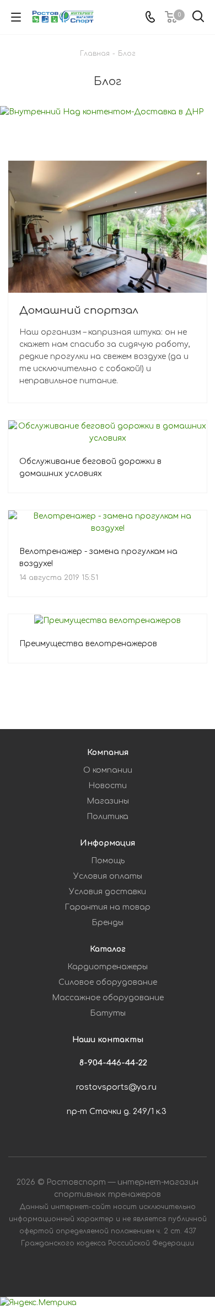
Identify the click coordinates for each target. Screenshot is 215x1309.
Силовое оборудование (107, 982)
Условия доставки (107, 892)
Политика (107, 816)
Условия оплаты (107, 876)
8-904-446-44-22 (113, 1063)
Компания (107, 752)
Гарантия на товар (107, 907)
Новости (107, 786)
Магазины (108, 801)
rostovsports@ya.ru (116, 1087)
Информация (107, 843)
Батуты (108, 1013)
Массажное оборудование (108, 998)
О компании (107, 770)
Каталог (108, 949)
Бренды (107, 923)
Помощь (108, 861)
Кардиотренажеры (107, 967)
